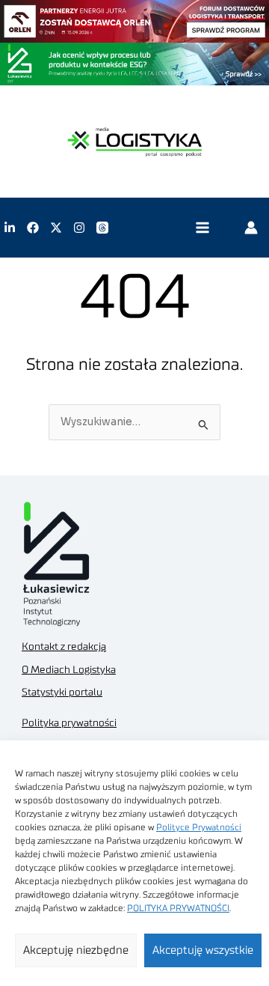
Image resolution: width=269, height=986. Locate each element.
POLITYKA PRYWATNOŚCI (178, 908)
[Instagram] (79, 227)
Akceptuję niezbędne (76, 950)
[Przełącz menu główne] (202, 228)
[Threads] (102, 227)
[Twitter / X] (56, 227)
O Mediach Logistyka (69, 670)
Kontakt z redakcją (64, 647)
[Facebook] (33, 227)
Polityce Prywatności (198, 827)
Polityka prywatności (69, 723)
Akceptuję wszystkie (202, 950)
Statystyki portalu (62, 692)
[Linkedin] (9, 227)
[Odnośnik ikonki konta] (251, 228)
